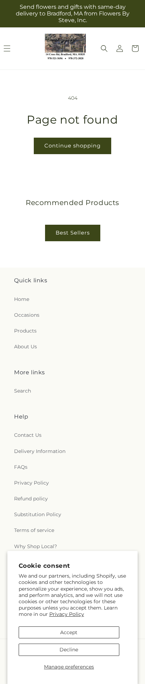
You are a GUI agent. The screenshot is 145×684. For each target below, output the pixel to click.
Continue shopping (72, 145)
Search (22, 391)
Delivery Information (39, 451)
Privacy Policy (66, 614)
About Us (25, 346)
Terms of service (34, 530)
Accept (68, 632)
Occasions (26, 315)
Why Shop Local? (35, 546)
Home (21, 299)
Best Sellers (73, 232)
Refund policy (31, 498)
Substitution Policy (37, 514)
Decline (68, 649)
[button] (104, 48)
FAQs (20, 467)
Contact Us (28, 435)
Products (25, 331)
